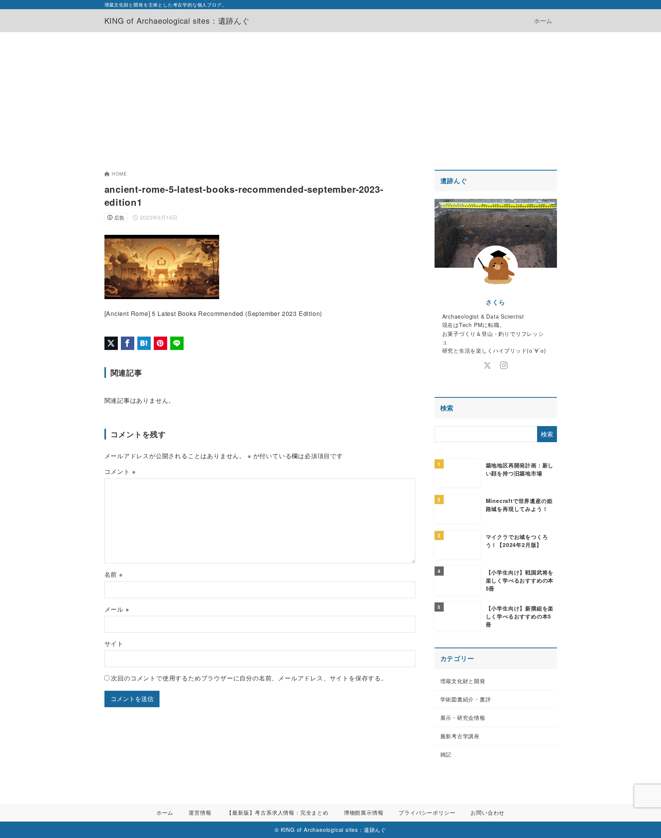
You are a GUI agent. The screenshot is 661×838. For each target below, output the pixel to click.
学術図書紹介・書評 (465, 699)
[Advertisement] (330, 89)
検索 (447, 407)
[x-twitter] (487, 365)
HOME (119, 173)
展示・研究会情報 (462, 717)
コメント (120, 471)
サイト (114, 643)
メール (116, 609)
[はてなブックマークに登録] (144, 343)
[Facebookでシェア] (127, 343)
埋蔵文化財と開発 (462, 681)
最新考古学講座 (460, 736)
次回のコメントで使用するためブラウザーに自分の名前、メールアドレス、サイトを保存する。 (249, 678)
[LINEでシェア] (177, 343)
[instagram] (504, 365)
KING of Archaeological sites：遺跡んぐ (177, 20)
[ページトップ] (643, 820)
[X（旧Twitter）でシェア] (111, 343)
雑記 (446, 754)
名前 (113, 574)
